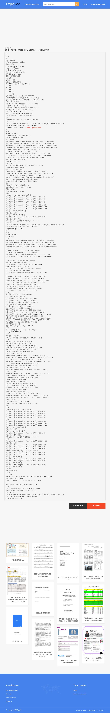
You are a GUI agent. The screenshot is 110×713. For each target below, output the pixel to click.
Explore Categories (12, 690)
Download (78, 506)
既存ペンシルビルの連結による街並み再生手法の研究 (93, 578)
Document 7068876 (43, 613)
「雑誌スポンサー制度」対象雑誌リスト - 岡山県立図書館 (93, 619)
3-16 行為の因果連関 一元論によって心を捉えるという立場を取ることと (43, 654)
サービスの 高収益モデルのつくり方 (68, 578)
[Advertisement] (55, 28)
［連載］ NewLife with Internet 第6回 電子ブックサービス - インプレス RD (17, 599)
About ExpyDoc (11, 698)
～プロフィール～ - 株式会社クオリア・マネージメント (93, 659)
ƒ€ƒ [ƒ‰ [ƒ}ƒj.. (17, 641)
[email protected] (33, 127)
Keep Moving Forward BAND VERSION (42, 575)
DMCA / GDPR (92, 710)
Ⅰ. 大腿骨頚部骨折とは (17, 560)
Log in (75, 690)
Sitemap (8, 694)
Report (97, 506)
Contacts (9, 701)
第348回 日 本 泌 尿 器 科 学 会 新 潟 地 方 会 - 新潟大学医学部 (68, 620)
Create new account (79, 694)
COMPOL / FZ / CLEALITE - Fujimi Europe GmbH (68, 661)
